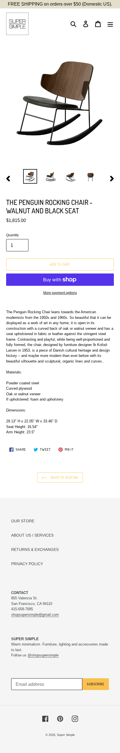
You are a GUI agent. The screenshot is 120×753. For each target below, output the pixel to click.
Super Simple (66, 734)
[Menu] (110, 24)
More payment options (60, 293)
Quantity (12, 235)
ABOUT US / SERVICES (32, 535)
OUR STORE (22, 521)
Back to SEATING (64, 477)
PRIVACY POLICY (27, 564)
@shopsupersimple (43, 655)
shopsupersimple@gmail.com (35, 614)
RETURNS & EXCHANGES (35, 549)
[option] (30, 176)
